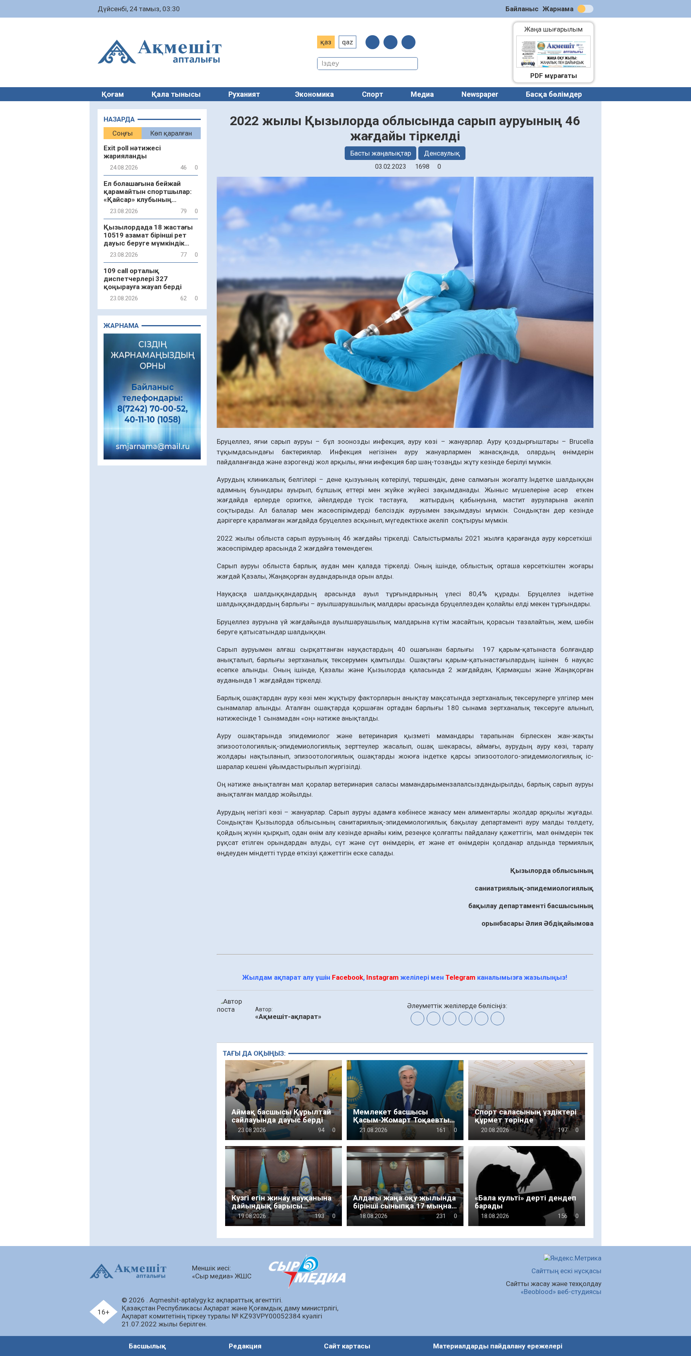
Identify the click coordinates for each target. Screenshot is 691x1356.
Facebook (347, 977)
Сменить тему (585, 9)
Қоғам (113, 94)
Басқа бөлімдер (554, 94)
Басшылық (147, 1346)
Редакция (245, 1346)
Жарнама (558, 9)
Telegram (460, 977)
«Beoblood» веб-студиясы (561, 1292)
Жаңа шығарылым (557, 29)
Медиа (422, 94)
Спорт (372, 94)
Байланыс (522, 9)
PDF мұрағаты (553, 76)
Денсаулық (442, 153)
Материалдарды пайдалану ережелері (497, 1346)
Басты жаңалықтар (380, 153)
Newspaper (479, 94)
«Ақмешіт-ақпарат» (288, 1016)
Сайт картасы (347, 1346)
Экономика (314, 94)
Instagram (382, 977)
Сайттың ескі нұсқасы (566, 1271)
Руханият (244, 94)
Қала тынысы (176, 94)
